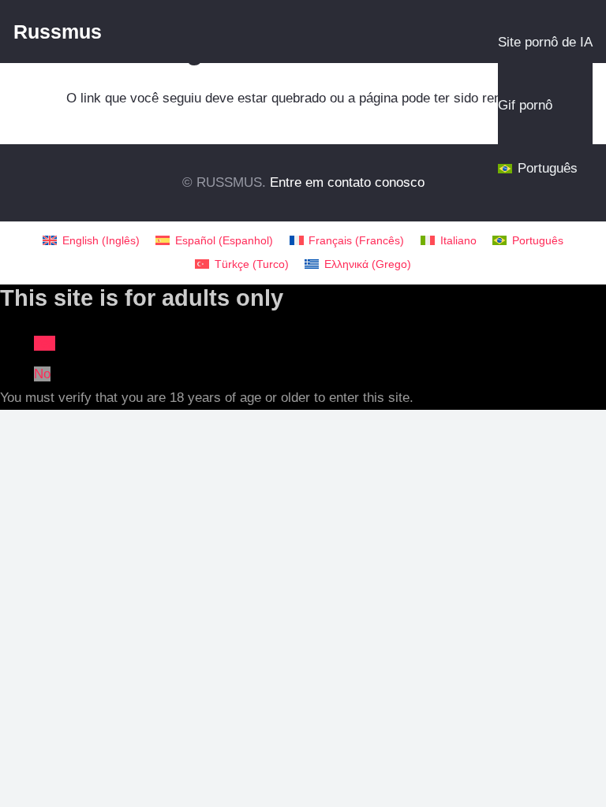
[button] (597, 42)
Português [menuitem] (537, 241)
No (42, 373)
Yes (44, 343)
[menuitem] (91, 241)
